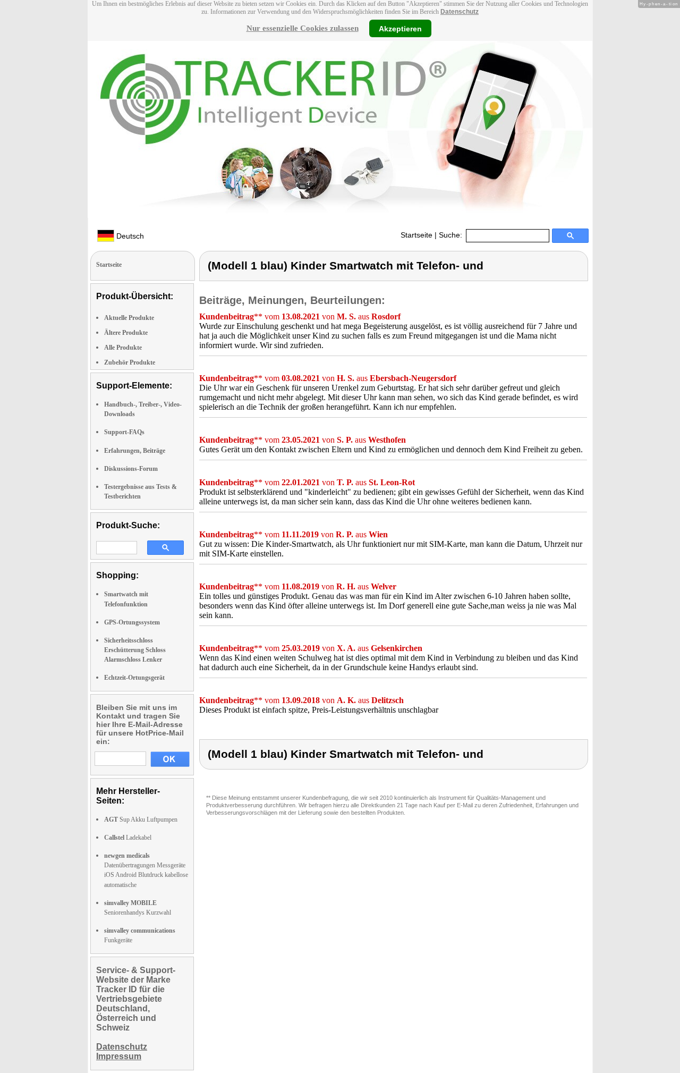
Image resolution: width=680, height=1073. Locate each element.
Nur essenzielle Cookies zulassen (302, 28)
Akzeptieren (400, 28)
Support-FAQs (124, 432)
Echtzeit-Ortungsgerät (134, 677)
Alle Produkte (123, 347)
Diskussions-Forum (131, 468)
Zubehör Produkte (129, 362)
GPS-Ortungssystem (132, 622)
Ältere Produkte (126, 332)
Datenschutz (459, 11)
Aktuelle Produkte (129, 318)
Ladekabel (127, 837)
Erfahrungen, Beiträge (134, 450)
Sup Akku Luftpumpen (140, 819)
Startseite (416, 235)
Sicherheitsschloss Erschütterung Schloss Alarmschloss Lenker (135, 650)
